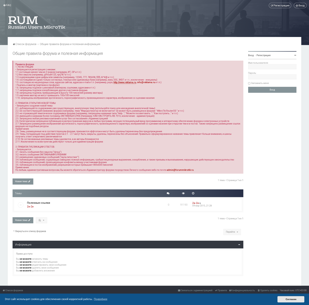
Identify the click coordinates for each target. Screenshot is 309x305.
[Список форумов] (37, 22)
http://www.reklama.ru (124, 82)
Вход (251, 55)
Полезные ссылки (38, 202)
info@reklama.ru (146, 82)
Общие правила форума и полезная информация (58, 53)
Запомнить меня (260, 83)
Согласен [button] (291, 299)
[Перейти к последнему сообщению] (200, 203)
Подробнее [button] (100, 299)
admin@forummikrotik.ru (180, 170)
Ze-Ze (30, 206)
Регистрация (264, 55)
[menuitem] (7, 5)
